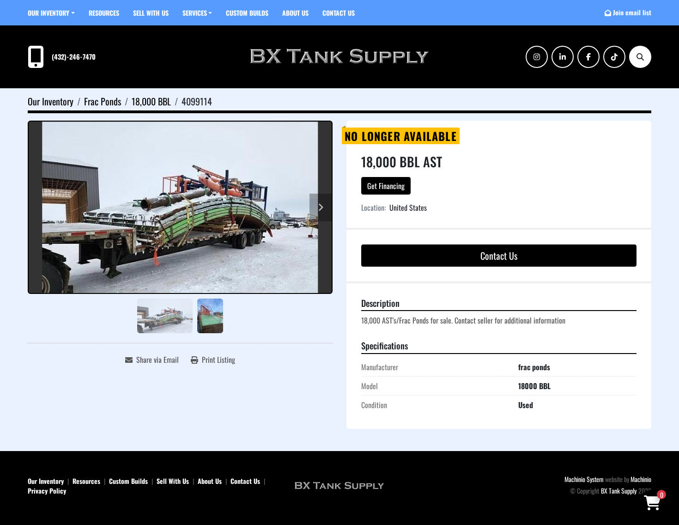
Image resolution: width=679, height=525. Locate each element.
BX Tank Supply (619, 490)
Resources (104, 13)
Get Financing (386, 185)
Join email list (632, 12)
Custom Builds (247, 13)
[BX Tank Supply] (339, 485)
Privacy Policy (47, 490)
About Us (295, 13)
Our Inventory (48, 13)
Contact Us (338, 13)
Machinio (640, 479)
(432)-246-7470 (74, 56)
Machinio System (584, 479)
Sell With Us (151, 13)
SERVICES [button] (194, 13)
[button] (51, 13)
